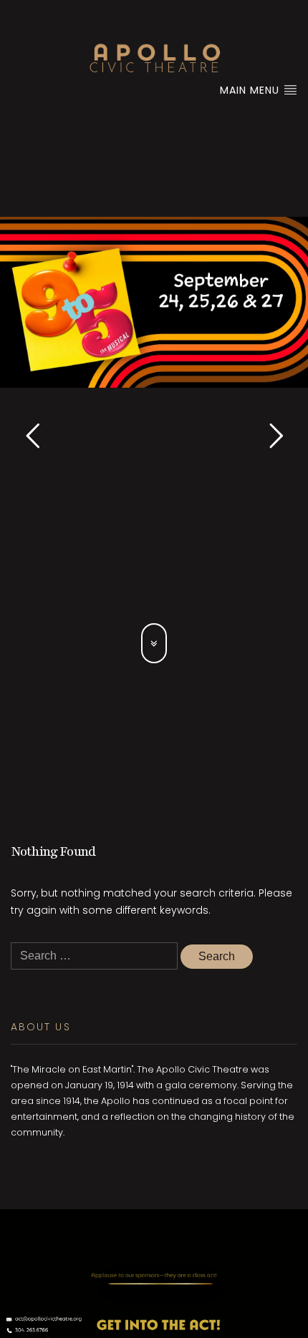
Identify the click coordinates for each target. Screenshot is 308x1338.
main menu (251, 90)
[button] (32, 436)
